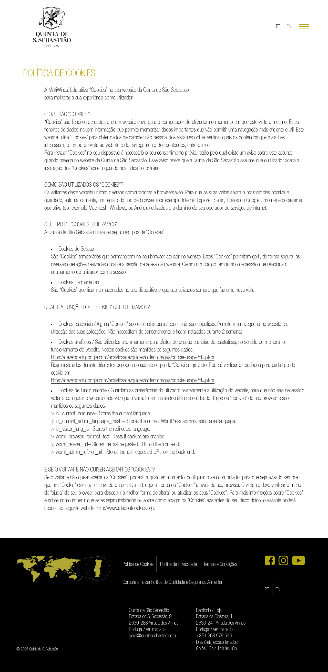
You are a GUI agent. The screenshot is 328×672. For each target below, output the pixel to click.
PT (278, 27)
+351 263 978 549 (214, 636)
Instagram (283, 560)
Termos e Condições (220, 564)
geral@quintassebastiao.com (152, 636)
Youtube (298, 560)
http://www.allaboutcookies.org (125, 508)
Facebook (269, 560)
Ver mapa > (155, 629)
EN (288, 27)
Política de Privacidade (178, 564)
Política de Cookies (137, 564)
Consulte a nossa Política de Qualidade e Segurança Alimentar (172, 582)
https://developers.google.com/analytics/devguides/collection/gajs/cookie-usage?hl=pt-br (132, 357)
